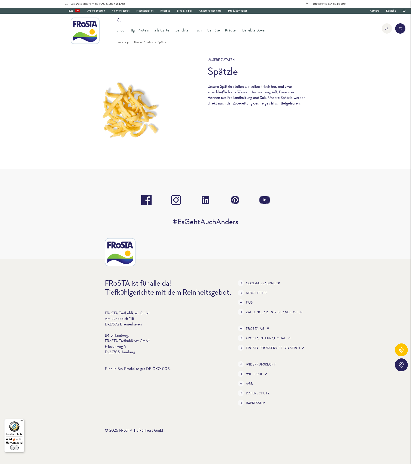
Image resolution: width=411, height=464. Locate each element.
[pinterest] (235, 200)
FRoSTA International (266, 338)
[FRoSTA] (85, 31)
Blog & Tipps (185, 10)
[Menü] (21, 421)
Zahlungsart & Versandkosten (274, 312)
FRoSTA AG (255, 329)
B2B (73, 10)
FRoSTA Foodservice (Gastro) (273, 348)
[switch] (14, 447)
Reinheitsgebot (121, 10)
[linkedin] (205, 200)
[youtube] (264, 200)
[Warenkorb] (400, 28)
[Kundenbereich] (387, 28)
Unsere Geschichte (210, 10)
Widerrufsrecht (261, 364)
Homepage (123, 42)
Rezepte (165, 10)
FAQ (249, 302)
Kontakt (391, 10)
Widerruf (254, 374)
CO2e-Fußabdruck (263, 283)
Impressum (255, 403)
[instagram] (176, 200)
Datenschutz (258, 393)
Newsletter (257, 293)
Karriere (374, 10)
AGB (249, 384)
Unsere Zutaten (96, 10)
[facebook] (146, 200)
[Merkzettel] (404, 10)
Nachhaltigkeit (144, 10)
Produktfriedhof (237, 10)
